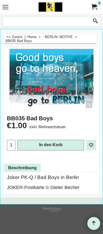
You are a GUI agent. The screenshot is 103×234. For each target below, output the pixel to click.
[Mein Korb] (94, 7)
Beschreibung (22, 168)
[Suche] (95, 21)
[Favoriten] (91, 145)
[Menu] (5, 7)
